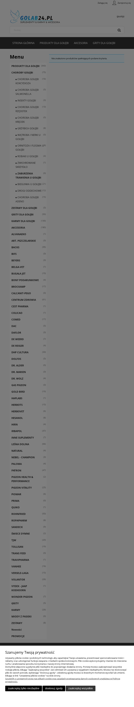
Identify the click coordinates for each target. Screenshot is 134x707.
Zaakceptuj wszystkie (80, 688)
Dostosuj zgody (54, 688)
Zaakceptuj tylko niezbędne (23, 688)
